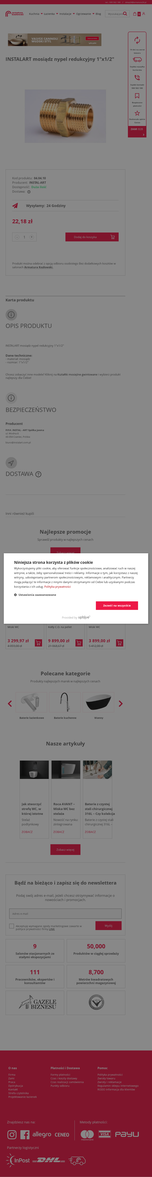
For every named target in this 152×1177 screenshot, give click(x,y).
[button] (35, 595)
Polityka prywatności (57, 586)
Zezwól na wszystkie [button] (117, 605)
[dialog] (76, 588)
